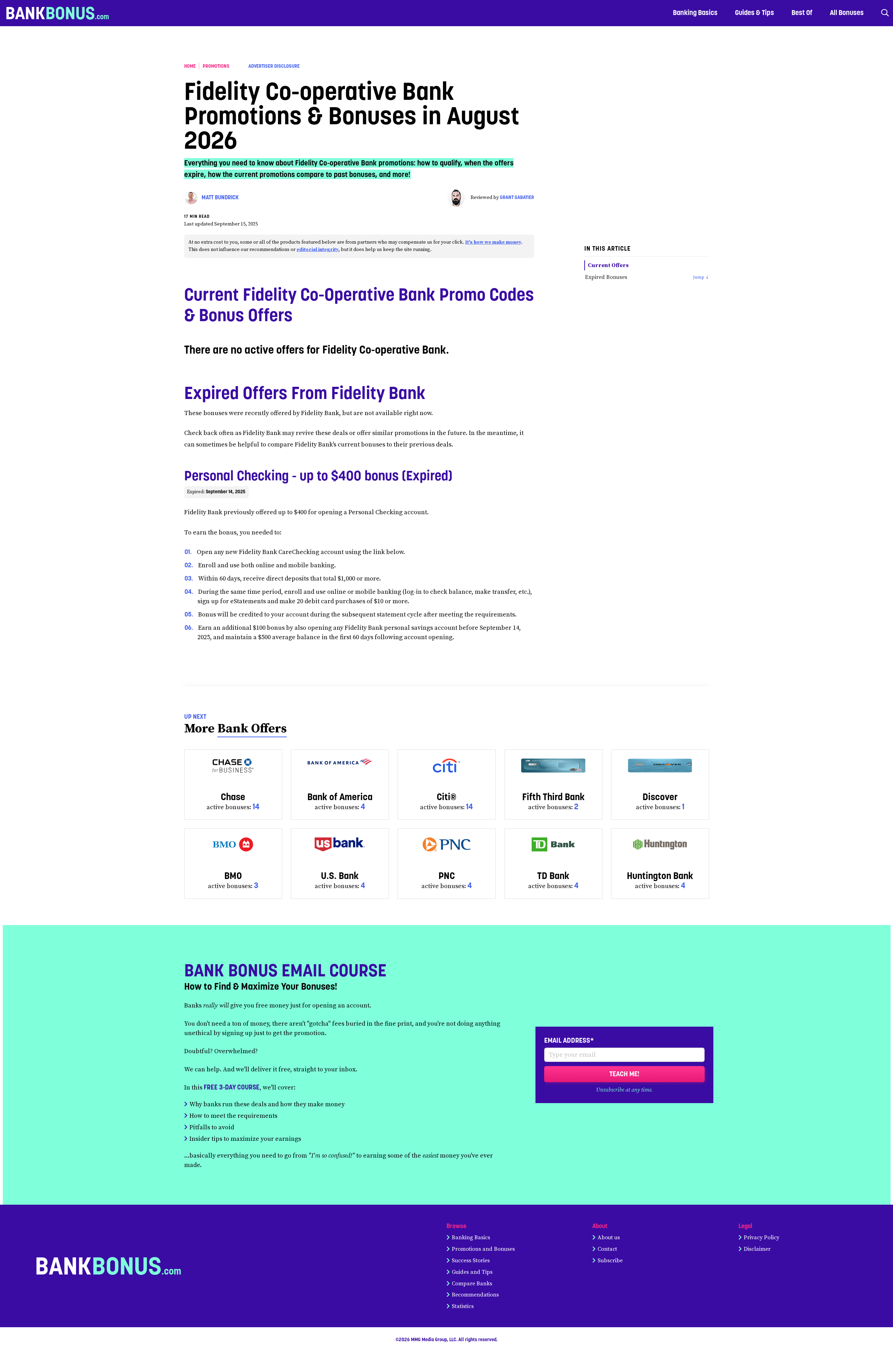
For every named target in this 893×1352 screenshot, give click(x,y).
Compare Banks (472, 1283)
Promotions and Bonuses (483, 1249)
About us (609, 1237)
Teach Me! (624, 1073)
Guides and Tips (472, 1272)
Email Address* (569, 1040)
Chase (233, 797)
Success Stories (471, 1260)
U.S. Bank (340, 876)
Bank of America (340, 797)
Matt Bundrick (220, 197)
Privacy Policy (761, 1237)
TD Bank (553, 876)
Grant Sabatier (517, 197)
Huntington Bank (660, 876)
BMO (233, 876)
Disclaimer (757, 1249)
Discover (660, 797)
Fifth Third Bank (553, 797)
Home (190, 66)
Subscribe (610, 1260)
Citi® (446, 797)
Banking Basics (471, 1237)
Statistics (463, 1306)
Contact (607, 1249)
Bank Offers (252, 729)
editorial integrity (317, 249)
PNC (446, 876)
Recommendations (475, 1294)
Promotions (216, 66)
